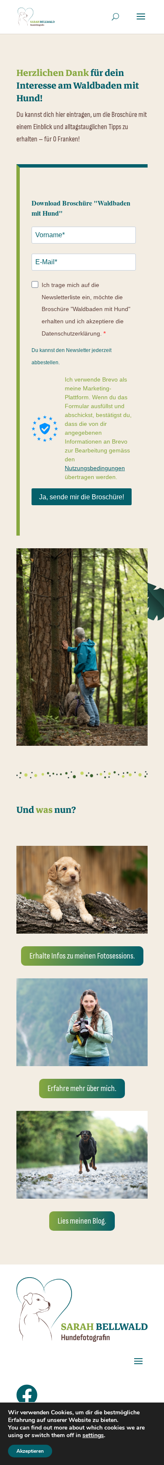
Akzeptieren (30, 1451)
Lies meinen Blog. (82, 1221)
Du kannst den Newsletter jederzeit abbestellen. (71, 356)
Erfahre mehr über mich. (82, 1088)
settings (93, 1435)
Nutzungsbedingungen (95, 468)
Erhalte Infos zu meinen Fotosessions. (82, 956)
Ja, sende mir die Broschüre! (81, 497)
